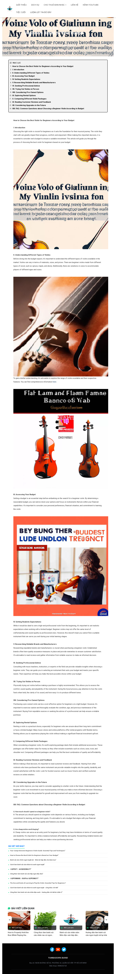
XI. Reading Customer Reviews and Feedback (31, 102)
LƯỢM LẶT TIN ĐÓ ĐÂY (40, 12)
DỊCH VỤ (35, 4)
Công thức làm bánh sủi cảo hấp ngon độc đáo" (26, 874)
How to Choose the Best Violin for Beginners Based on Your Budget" (34, 855)
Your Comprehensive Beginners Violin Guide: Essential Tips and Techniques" (37, 851)
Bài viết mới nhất (16, 846)
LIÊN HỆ (74, 4)
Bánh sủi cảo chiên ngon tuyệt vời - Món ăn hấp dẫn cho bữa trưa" (33, 860)
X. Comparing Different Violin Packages (29, 99)
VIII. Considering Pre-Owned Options (28, 92)
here (54, 382)
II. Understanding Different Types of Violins (30, 73)
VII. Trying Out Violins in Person (25, 89)
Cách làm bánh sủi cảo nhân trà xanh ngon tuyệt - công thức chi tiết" (34, 887)
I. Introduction (18, 70)
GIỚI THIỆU (21, 4)
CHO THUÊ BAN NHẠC (54, 4)
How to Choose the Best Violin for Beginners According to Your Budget (42, 66)
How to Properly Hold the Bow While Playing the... (18, 933)
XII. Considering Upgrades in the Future (29, 105)
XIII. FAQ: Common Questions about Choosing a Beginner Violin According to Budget (48, 108)
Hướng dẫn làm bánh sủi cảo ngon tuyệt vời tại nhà (96, 933)
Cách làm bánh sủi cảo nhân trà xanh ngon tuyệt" (27, 864)
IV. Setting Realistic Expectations (26, 79)
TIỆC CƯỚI (21, 12)
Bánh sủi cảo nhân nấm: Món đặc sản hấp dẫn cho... (70, 934)
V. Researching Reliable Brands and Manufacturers (34, 82)
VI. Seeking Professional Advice (26, 86)
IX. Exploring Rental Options (24, 95)
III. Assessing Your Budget (23, 76)
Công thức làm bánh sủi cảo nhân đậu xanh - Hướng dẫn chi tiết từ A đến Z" (36, 892)
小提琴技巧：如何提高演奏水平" (20, 869)
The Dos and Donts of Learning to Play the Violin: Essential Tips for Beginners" (38, 883)
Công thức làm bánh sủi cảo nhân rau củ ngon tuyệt (43, 934)
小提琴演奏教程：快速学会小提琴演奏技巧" (24, 878)
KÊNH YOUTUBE (91, 4)
